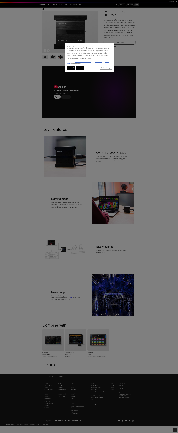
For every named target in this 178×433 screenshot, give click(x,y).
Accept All (80, 68)
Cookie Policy (98, 62)
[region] (89, 57)
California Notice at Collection (83, 62)
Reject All (71, 68)
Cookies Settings (105, 68)
